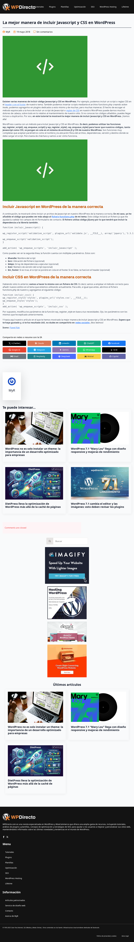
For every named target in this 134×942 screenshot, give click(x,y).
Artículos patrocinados (15, 900)
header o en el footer (15, 104)
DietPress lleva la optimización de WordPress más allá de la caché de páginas (33, 505)
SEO (92, 7)
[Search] (49, 541)
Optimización (80, 7)
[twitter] (7, 837)
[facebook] (4, 837)
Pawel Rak (15, 327)
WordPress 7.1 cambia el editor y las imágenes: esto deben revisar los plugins (97, 505)
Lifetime (125, 7)
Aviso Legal (125, 936)
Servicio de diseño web (15, 905)
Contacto (9, 911)
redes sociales (82, 322)
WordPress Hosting (108, 7)
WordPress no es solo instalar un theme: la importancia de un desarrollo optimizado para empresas (32, 452)
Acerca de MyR (11, 916)
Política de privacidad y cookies (106, 936)
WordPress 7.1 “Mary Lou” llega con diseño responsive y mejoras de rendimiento (98, 450)
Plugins (52, 7)
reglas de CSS (72, 110)
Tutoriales (39, 7)
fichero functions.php (63, 216)
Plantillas (65, 7)
